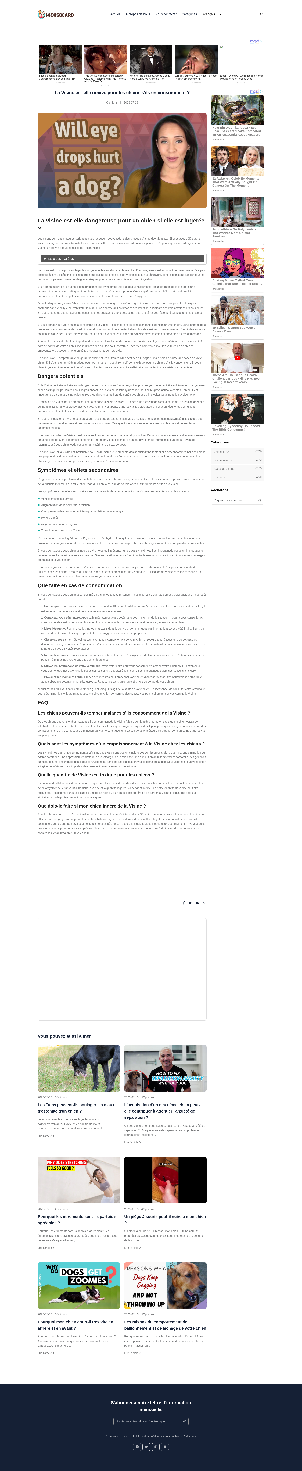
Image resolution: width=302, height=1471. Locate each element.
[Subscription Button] (184, 1421)
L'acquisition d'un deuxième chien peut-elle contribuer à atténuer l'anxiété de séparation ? (162, 1111)
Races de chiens (237, 468)
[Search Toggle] (261, 14)
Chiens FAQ (237, 451)
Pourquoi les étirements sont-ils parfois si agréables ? (78, 1219)
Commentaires (237, 460)
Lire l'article (45, 1136)
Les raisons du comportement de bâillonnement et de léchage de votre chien (165, 1325)
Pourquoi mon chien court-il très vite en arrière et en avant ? (75, 1325)
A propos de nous (138, 14)
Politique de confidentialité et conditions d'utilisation (165, 1436)
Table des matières (60, 258)
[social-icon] (137, 1447)
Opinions (111, 102)
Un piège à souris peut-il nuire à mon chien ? (165, 1219)
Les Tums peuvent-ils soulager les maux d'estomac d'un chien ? (76, 1108)
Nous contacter (166, 14)
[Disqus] (122, 971)
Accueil (115, 14)
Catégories (189, 14)
